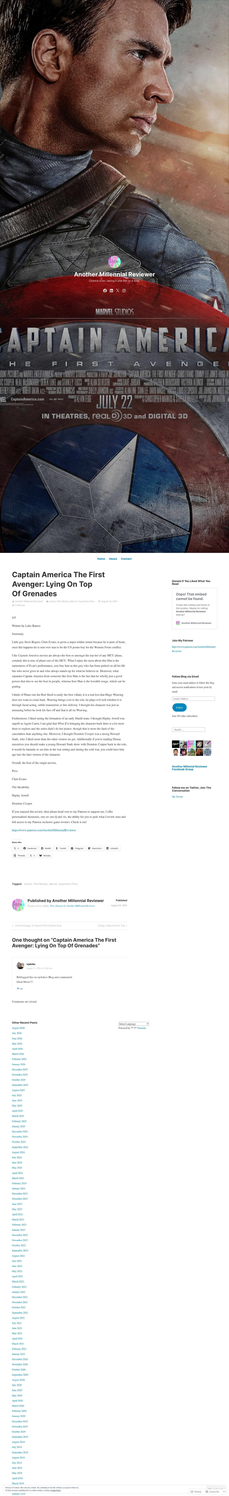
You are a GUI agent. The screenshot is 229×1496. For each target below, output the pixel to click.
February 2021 (19, 1348)
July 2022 (17, 1260)
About (113, 558)
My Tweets (177, 796)
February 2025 (19, 1121)
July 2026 (17, 1033)
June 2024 (17, 1162)
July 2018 (17, 1462)
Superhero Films (86, 601)
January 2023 (18, 1229)
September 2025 (20, 1084)
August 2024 (18, 1152)
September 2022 (20, 1250)
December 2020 (20, 1359)
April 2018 (17, 1478)
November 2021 (20, 1302)
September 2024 (20, 1147)
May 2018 (17, 1472)
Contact (126, 558)
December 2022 (20, 1235)
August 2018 (18, 1457)
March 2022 (18, 1281)
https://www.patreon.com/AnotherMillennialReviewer (44, 830)
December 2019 (20, 1421)
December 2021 (20, 1297)
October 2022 (19, 1245)
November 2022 (20, 1240)
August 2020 (18, 1379)
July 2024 (17, 1157)
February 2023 (19, 1224)
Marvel (73, 601)
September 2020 (20, 1374)
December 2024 (20, 1131)
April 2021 (17, 1338)
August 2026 (18, 1028)
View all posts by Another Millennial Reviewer (72, 905)
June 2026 (17, 1038)
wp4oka (30, 964)
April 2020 (17, 1400)
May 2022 (17, 1271)
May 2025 (17, 1105)
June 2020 (17, 1390)
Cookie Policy (55, 1490)
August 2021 (18, 1317)
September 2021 (20, 1312)
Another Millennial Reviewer (114, 274)
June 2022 (17, 1266)
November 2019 (20, 1426)
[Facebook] (105, 290)
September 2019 (20, 1436)
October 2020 (19, 1369)
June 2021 (17, 1328)
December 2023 (20, 1193)
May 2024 (17, 1167)
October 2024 (19, 1141)
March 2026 (18, 1053)
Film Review (63, 601)
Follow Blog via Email (185, 676)
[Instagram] (124, 290)
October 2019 (19, 1431)
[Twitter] (117, 290)
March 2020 (18, 1405)
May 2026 (17, 1043)
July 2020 (17, 1385)
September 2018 (20, 1452)
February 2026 (19, 1059)
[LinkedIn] (111, 290)
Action (52, 601)
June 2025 (17, 1100)
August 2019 (18, 1441)
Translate (141, 1028)
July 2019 (17, 1447)
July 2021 (17, 1322)
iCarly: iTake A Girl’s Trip (111, 926)
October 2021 (19, 1307)
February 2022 (19, 1286)
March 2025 (18, 1115)
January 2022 (18, 1291)
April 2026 (17, 1048)
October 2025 (19, 1079)
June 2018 (17, 1467)
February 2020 (19, 1410)
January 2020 (18, 1416)
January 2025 (18, 1126)
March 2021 (18, 1343)
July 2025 (17, 1095)
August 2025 (18, 1090)
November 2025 (20, 1074)
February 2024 (19, 1183)
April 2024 (17, 1173)
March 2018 (18, 1483)
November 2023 (20, 1198)
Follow (179, 707)
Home (101, 558)
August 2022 (18, 1255)
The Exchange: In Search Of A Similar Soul (36, 926)
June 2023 (17, 1204)
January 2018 (18, 1493)
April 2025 (17, 1110)
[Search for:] (188, 729)
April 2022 (17, 1276)
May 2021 (17, 1333)
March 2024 (18, 1178)
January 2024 (18, 1188)
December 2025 (20, 1069)
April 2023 (17, 1214)
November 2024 (20, 1136)
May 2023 (17, 1209)
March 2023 (18, 1219)
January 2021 (18, 1354)
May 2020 (17, 1395)
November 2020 (20, 1364)
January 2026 (18, 1064)
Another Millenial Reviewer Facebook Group (189, 768)
